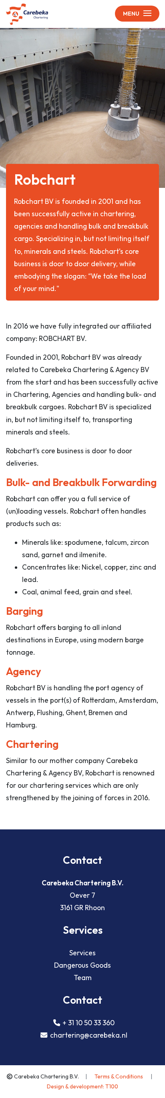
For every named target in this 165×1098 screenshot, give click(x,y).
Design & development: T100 (82, 1086)
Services (82, 953)
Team (83, 977)
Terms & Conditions (119, 1076)
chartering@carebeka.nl (88, 1035)
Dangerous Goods (82, 965)
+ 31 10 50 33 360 (88, 1022)
